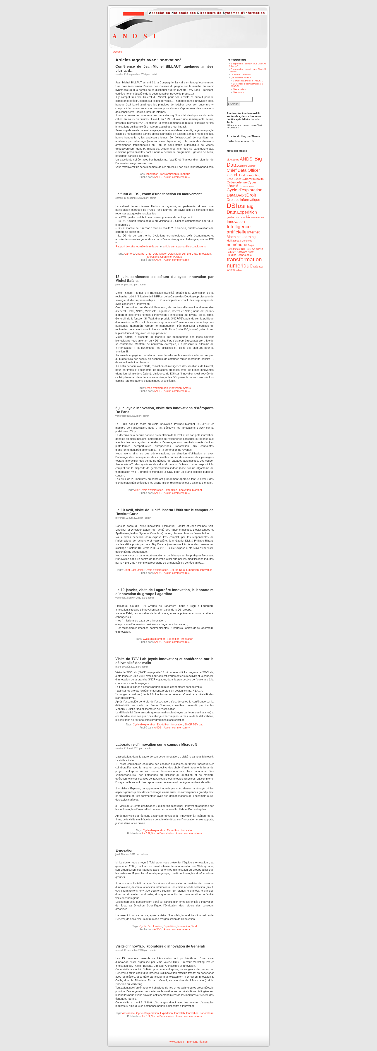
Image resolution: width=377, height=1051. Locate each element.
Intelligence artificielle (239, 229)
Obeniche (166, 256)
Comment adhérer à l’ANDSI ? (248, 80)
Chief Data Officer (156, 253)
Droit (251, 194)
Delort (171, 253)
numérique (237, 244)
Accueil (117, 51)
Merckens (153, 256)
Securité (257, 248)
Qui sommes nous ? (241, 77)
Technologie (244, 255)
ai (228, 159)
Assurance (128, 1013)
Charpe (139, 253)
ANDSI (158, 177)
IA (248, 217)
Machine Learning (241, 237)
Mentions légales (197, 1041)
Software (231, 252)
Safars (187, 388)
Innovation (152, 174)
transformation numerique (175, 174)
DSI (178, 253)
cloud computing (249, 175)
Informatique (257, 217)
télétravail (258, 266)
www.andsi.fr (177, 1041)
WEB (229, 270)
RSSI (248, 249)
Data (231, 195)
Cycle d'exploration (156, 388)
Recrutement (233, 249)
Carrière (129, 253)
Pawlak (177, 256)
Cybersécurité (246, 186)
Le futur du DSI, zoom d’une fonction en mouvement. (158, 194)
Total (194, 926)
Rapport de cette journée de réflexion (137, 246)
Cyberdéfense (237, 182)
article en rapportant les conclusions (184, 246)
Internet (253, 232)
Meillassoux (234, 240)
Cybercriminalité (253, 179)
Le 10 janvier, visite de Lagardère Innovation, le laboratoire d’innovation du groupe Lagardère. (164, 592)
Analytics (234, 159)
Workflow (237, 270)
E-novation (124, 850)
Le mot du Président (241, 74)
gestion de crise (236, 217)
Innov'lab (179, 1013)
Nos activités (239, 89)
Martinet (197, 490)
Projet (251, 245)
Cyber (237, 179)
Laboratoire (207, 1013)
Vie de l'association (162, 833)
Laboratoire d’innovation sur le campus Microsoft (156, 744)
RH (243, 248)
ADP (136, 490)
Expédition (171, 490)
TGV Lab (198, 724)
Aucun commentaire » (177, 177)
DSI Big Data (189, 253)
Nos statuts (238, 92)
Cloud (232, 175)
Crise (230, 179)
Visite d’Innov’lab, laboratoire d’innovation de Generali (160, 946)
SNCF (188, 724)
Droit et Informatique (243, 200)
